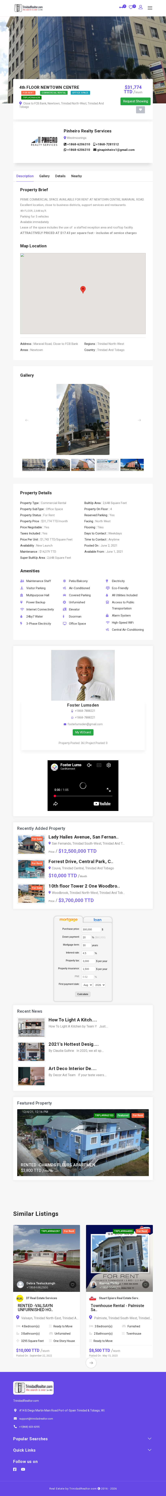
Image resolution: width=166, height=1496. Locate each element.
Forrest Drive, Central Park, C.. (81, 861)
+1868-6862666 (37, 1287)
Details (60, 176)
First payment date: (69, 984)
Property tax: (73, 960)
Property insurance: (69, 968)
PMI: (77, 976)
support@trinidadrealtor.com (36, 1418)
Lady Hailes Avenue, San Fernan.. (84, 837)
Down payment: (71, 936)
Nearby (76, 176)
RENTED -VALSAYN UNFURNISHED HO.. (35, 1307)
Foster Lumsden (83, 705)
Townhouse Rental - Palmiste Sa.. (117, 1307)
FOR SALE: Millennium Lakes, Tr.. (52, 1164)
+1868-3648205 (110, 1287)
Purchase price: (71, 929)
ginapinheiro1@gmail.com (115, 150)
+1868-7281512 (107, 144)
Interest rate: (73, 952)
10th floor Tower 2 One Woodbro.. (84, 886)
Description (25, 176)
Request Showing (135, 101)
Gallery (44, 176)
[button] (29, 419)
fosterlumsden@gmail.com (85, 724)
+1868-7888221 (85, 710)
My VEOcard (83, 732)
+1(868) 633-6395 (29, 1426)
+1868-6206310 (78, 144)
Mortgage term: (71, 944)
